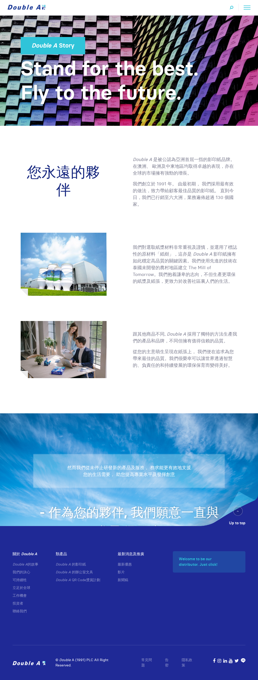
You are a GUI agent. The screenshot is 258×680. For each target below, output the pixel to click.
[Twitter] (237, 661)
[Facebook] (214, 661)
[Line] (243, 661)
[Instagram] (219, 661)
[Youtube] (231, 661)
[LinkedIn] (225, 661)
